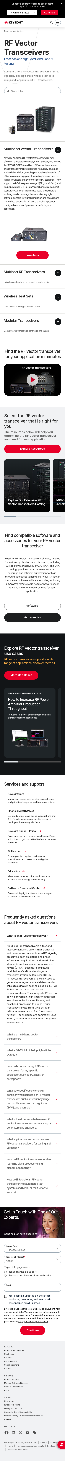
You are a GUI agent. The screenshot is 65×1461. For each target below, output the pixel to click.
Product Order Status (13, 1387)
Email (9, 1285)
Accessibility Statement (18, 1449)
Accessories (32, 617)
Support (8, 1376)
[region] (32, 465)
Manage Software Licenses (16, 1383)
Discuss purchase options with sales (30, 1275)
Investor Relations (12, 1405)
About (7, 1397)
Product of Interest (15, 1257)
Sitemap (54, 1442)
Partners (7, 1368)
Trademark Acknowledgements (30, 1446)
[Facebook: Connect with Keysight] (6, 1432)
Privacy (44, 1442)
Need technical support (23, 1271)
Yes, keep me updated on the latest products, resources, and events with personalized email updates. (30, 1299)
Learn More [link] (32, 255)
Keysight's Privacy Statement (33, 1321)
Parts (6, 1390)
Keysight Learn (10, 1361)
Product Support (11, 1379)
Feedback (51, 1446)
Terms (10, 1446)
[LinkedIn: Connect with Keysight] (13, 1432)
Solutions (8, 1358)
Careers (7, 1419)
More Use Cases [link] (21, 675)
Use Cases (9, 1354)
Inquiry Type (12, 1246)
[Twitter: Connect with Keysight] (20, 1432)
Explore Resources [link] (32, 448)
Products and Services (14, 1350)
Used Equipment (11, 1365)
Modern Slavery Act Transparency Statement (23, 1416)
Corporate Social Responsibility (18, 1412)
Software (32, 605)
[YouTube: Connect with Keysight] (27, 1432)
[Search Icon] (52, 22)
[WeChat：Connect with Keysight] (34, 1432)
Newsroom (9, 1401)
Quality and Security (13, 1408)
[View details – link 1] (14, 22)
